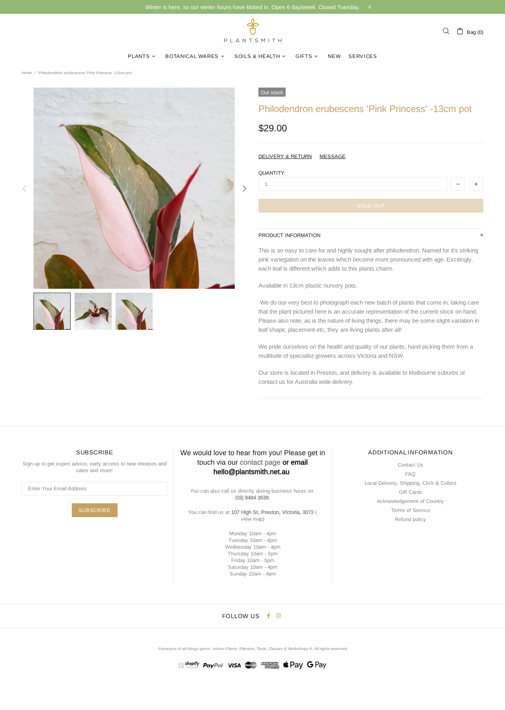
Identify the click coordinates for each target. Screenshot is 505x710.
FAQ (410, 474)
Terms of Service (410, 510)
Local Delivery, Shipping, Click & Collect (410, 483)
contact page (260, 462)
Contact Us (410, 465)
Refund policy (410, 519)
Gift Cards (410, 492)
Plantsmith (252, 31)
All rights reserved (330, 648)
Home (27, 73)
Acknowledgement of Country (410, 501)
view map (252, 519)
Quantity (271, 173)
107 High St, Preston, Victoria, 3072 (272, 512)
